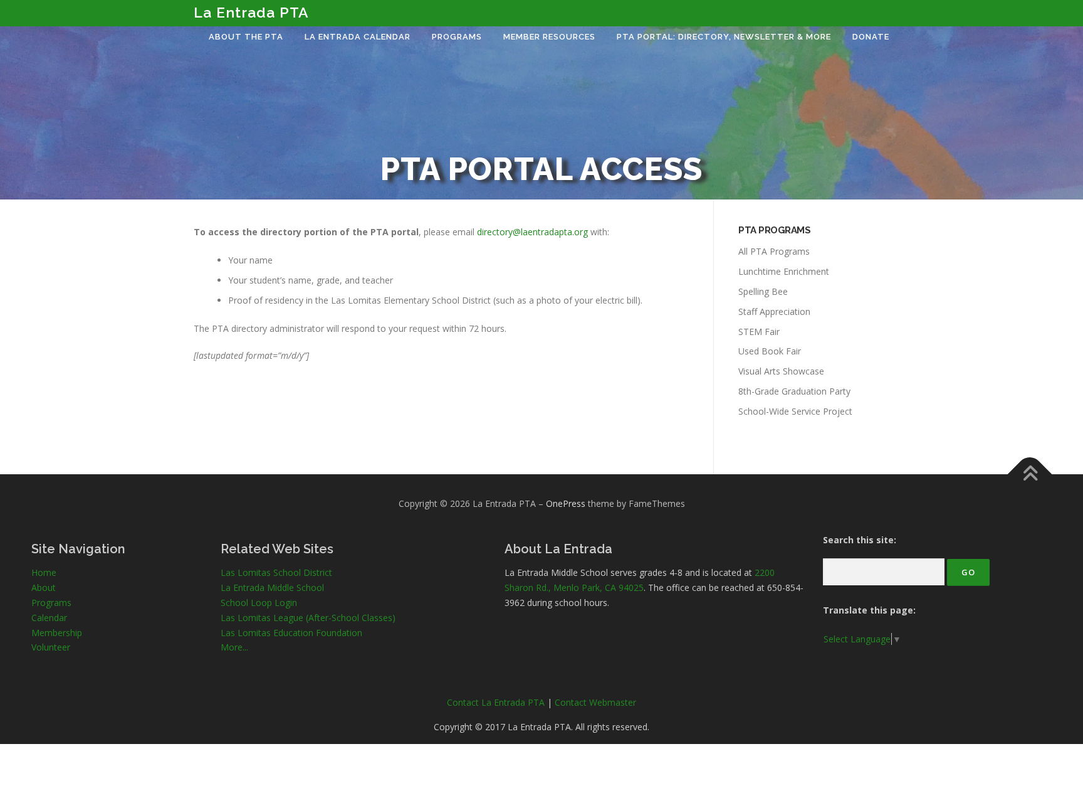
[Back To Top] (1030, 474)
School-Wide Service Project (795, 411)
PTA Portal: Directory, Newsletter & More (724, 36)
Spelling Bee (763, 291)
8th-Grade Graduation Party (794, 391)
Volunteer (50, 647)
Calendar (49, 618)
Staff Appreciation (774, 311)
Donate (870, 36)
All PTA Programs (774, 251)
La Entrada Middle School (272, 587)
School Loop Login (259, 603)
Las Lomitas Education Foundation (291, 633)
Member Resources (549, 36)
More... (234, 647)
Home (43, 572)
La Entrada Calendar (358, 36)
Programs (457, 36)
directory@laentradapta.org (532, 232)
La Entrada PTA (251, 12)
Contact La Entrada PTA (496, 702)
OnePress (565, 503)
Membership (56, 633)
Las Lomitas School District (276, 572)
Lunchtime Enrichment (783, 271)
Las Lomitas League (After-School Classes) (308, 618)
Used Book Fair (769, 351)
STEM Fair (759, 332)
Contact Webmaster (595, 702)
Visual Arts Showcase (781, 371)
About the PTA (246, 36)
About (43, 587)
